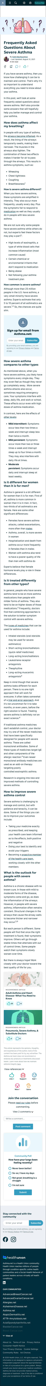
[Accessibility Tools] (24, 3)
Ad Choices (25, 1352)
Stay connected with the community (17, 1215)
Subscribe (39, 3)
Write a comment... (15, 1118)
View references (13, 1069)
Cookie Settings (31, 1349)
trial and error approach (20, 700)
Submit (23, 1192)
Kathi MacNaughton (20, 57)
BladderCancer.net (13, 1326)
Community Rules (10, 1352)
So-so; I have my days (23, 1173)
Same (27, 1086)
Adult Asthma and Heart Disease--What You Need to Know (21, 995)
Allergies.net (9, 1302)
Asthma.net (9, 1310)
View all (9, 1336)
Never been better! (22, 1168)
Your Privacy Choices (12, 1349)
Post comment (23, 1126)
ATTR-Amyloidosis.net (14, 1318)
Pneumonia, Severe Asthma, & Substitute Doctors (22, 1032)
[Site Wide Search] (15, 3)
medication (10, 211)
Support (22, 1076)
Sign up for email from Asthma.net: (23, 332)
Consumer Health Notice (14, 1345)
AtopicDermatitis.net (14, 1314)
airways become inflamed (21, 136)
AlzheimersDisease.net (15, 1306)
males (29, 528)
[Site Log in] (30, 3)
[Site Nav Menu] (10, 3)
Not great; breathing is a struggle (24, 1179)
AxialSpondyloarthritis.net (16, 1322)
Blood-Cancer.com (13, 1330)
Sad (33, 1076)
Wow (16, 1086)
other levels (10, 417)
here (19, 1064)
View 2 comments (22, 1111)
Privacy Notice (24, 348)
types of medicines (18, 625)
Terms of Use (28, 1232)
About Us (7, 1342)
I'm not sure (18, 1185)
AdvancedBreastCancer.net (17, 1294)
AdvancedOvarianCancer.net (18, 1298)
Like (10, 1076)
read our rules (23, 1102)
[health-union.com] (14, 1258)
